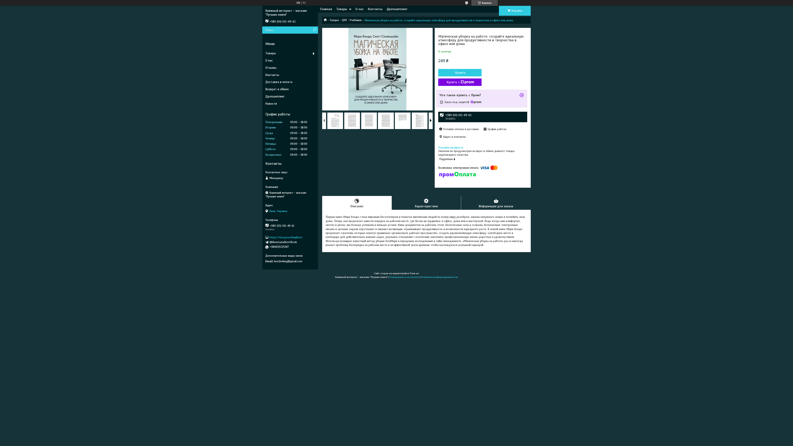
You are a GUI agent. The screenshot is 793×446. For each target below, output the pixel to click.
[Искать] (314, 30)
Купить (460, 73)
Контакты (375, 9)
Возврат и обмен (277, 89)
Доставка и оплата (278, 82)
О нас (359, 9)
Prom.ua (414, 273)
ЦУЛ (344, 20)
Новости (271, 104)
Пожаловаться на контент (404, 277)
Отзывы (271, 68)
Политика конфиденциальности (439, 277)
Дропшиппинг (397, 9)
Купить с (453, 82)
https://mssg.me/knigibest (286, 237)
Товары (341, 9)
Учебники (355, 20)
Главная (326, 9)
